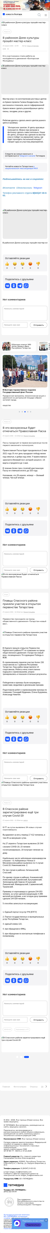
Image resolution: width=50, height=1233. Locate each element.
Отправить (38, 325)
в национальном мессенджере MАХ (21, 167)
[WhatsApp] (26, 285)
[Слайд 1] (19, 411)
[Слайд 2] (22, 411)
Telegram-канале (27, 156)
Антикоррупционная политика (16, 1215)
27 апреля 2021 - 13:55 (10, 46)
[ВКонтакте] (7, 285)
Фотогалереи (20, 1086)
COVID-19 (7, 1029)
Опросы (34, 1086)
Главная (6, 1086)
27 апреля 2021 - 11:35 (10, 820)
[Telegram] (19, 285)
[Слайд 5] (30, 411)
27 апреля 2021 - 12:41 (10, 612)
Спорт (6, 594)
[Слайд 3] (25, 411)
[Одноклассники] (13, 285)
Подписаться (33, 1225)
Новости (7, 32)
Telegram (37, 188)
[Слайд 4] (27, 411)
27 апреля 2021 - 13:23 (10, 436)
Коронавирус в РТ (22, 1029)
